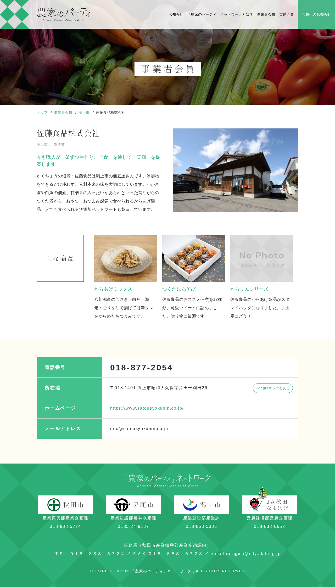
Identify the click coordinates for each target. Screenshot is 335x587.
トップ (43, 112)
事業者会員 (266, 14)
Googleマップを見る (273, 388)
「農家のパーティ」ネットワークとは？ (220, 14)
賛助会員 (286, 14)
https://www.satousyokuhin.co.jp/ (147, 408)
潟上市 (85, 112)
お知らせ (176, 14)
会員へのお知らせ (316, 14)
